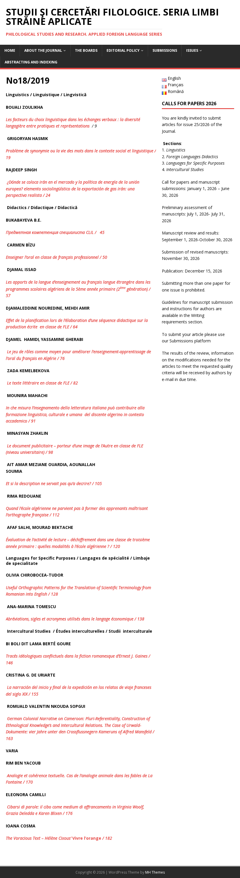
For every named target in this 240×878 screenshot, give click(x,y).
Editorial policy (123, 50)
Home (9, 50)
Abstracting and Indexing (31, 62)
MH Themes (155, 872)
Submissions (164, 50)
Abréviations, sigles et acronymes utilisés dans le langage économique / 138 (75, 619)
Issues (192, 50)
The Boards (86, 50)
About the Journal (43, 50)
